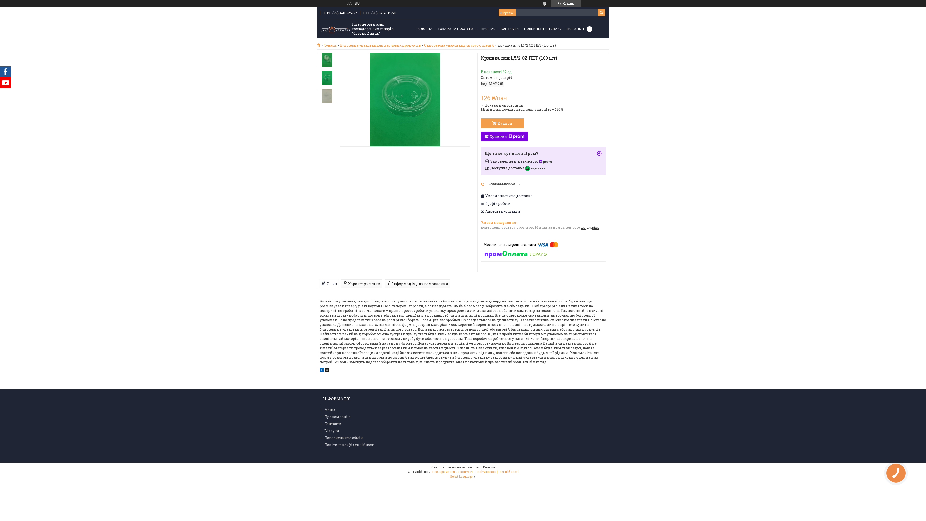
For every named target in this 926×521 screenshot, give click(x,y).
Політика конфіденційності (349, 444)
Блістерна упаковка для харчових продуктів (380, 45)
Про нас (488, 29)
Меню (329, 409)
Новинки (575, 29)
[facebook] (322, 370)
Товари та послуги (455, 29)
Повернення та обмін (343, 437)
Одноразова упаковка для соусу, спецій (459, 45)
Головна (424, 29)
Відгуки (331, 430)
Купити (504, 123)
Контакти (510, 29)
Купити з (498, 136)
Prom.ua (489, 467)
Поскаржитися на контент (452, 471)
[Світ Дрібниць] (335, 29)
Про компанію (337, 416)
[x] (327, 370)
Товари (330, 45)
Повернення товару (543, 29)
